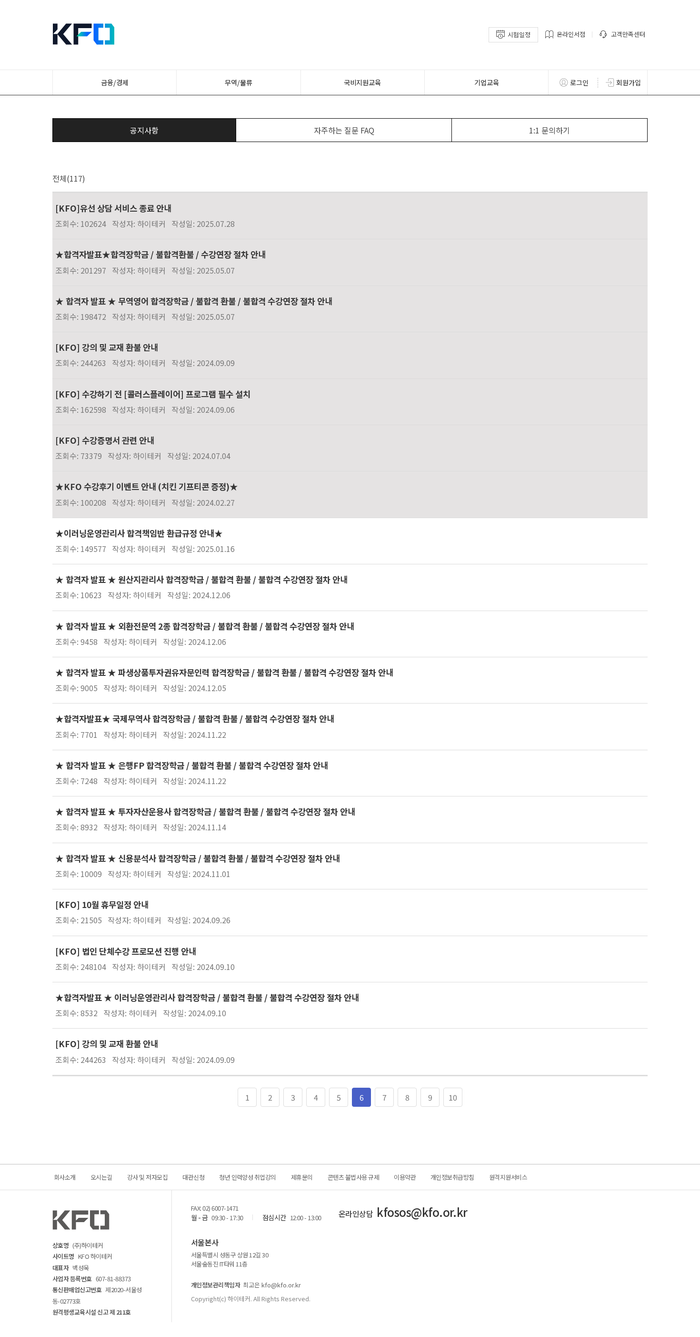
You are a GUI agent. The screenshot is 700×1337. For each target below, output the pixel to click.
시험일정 (519, 34)
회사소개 (65, 1177)
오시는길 (101, 1177)
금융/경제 (115, 82)
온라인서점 (571, 34)
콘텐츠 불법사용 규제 (353, 1177)
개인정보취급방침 (452, 1177)
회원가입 (628, 82)
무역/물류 (238, 82)
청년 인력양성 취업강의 (247, 1177)
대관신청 (193, 1177)
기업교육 (486, 82)
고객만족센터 (628, 34)
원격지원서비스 (508, 1177)
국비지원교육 (362, 82)
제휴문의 (302, 1177)
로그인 (579, 82)
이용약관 (405, 1177)
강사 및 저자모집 (147, 1177)
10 (453, 1097)
